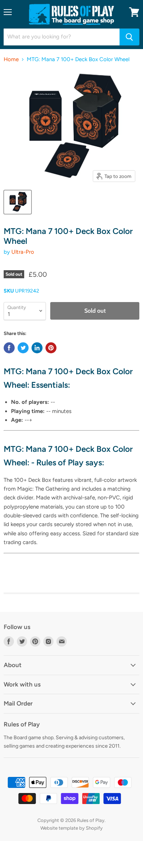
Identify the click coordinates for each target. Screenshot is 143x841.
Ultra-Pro (22, 252)
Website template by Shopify (71, 828)
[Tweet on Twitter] (23, 347)
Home (11, 59)
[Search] (129, 37)
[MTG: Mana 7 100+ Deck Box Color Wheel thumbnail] (17, 202)
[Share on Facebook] (9, 347)
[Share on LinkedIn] (37, 347)
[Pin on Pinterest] (50, 347)
